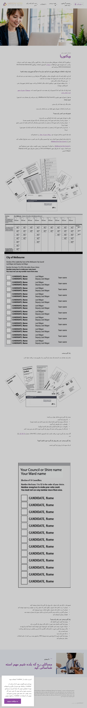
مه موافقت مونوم (12, 701)
